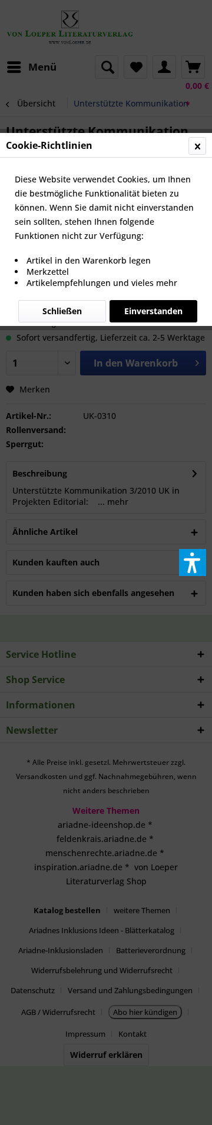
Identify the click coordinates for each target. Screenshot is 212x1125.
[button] (192, 562)
